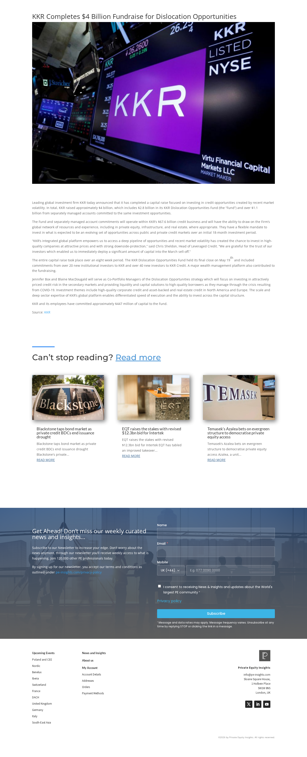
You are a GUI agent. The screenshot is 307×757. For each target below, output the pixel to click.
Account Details (91, 674)
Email (162, 543)
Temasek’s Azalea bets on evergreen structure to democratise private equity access (238, 432)
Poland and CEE (42, 660)
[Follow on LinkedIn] (257, 704)
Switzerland (39, 685)
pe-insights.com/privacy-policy (79, 572)
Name (162, 525)
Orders (86, 687)
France (36, 691)
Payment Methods (93, 693)
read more (46, 460)
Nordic (36, 666)
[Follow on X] (248, 704)
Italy (34, 716)
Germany (37, 710)
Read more (138, 357)
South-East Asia (41, 722)
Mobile (162, 562)
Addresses (88, 681)
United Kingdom (42, 704)
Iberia (35, 678)
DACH (35, 697)
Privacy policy (169, 601)
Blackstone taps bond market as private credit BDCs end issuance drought (65, 432)
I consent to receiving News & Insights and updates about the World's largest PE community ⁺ (217, 590)
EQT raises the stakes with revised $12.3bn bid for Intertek (151, 430)
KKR (47, 312)
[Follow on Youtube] (266, 704)
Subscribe (216, 613)
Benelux (37, 672)
